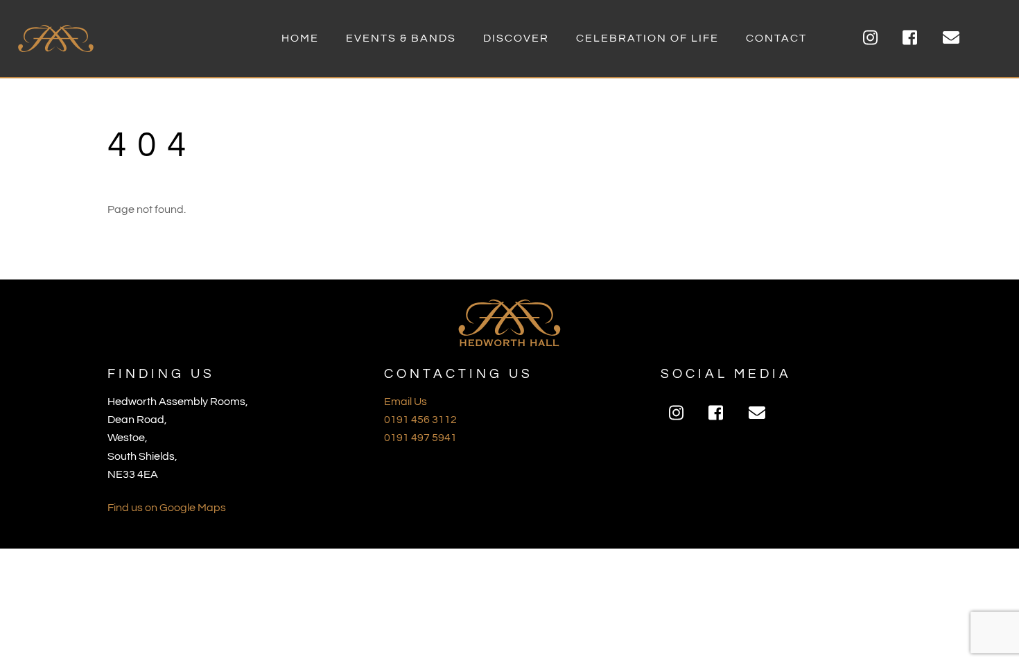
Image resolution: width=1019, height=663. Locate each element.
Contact (776, 38)
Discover (516, 38)
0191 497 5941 (420, 437)
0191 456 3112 (420, 419)
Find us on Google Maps (166, 507)
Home (300, 38)
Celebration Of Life (647, 38)
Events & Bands (401, 38)
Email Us (405, 401)
